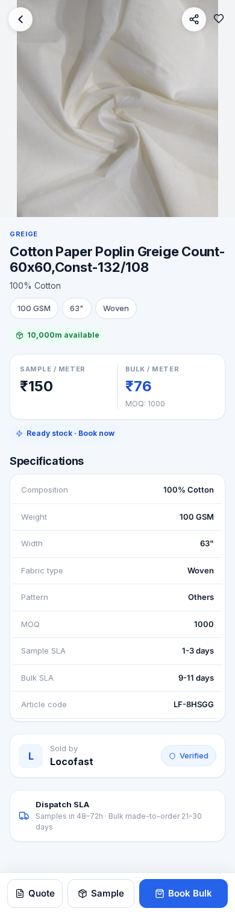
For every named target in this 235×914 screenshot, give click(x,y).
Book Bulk (190, 893)
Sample (107, 893)
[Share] (194, 19)
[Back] (20, 19)
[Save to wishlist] (219, 19)
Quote (41, 893)
